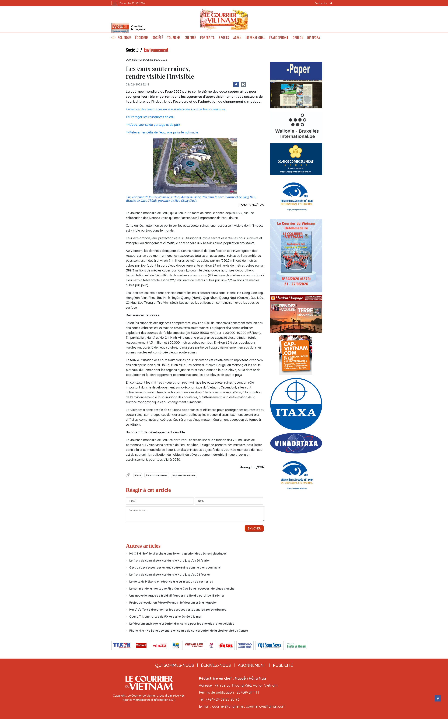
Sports (224, 37)
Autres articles (143, 546)
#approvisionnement (184, 475)
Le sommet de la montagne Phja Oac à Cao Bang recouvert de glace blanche (181, 588)
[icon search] (331, 3)
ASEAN (237, 37)
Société (157, 37)
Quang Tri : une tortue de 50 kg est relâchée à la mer (165, 616)
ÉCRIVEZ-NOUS (216, 665)
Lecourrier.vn (224, 19)
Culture (190, 37)
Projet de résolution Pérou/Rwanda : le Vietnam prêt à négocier (173, 602)
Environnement (156, 49)
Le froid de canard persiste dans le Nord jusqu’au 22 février (169, 574)
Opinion (298, 37)
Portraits (207, 37)
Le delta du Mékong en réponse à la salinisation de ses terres (171, 581)
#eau (138, 475)
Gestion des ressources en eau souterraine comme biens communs (174, 567)
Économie (141, 37)
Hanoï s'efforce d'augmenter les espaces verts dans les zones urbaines (177, 609)
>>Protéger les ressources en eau (150, 117)
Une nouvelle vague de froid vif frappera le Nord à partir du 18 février (177, 595)
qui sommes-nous (174, 665)
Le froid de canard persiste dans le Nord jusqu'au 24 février (169, 560)
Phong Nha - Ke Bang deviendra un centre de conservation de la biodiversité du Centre (188, 630)
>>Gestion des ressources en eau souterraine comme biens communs (175, 109)
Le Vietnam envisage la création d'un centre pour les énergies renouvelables (181, 623)
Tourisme (173, 37)
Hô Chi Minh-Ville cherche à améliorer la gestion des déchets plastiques (177, 553)
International (255, 37)
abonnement (252, 665)
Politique (124, 37)
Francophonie (279, 37)
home (113, 37)
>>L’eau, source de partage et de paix (153, 125)
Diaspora (313, 37)
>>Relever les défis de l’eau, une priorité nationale (162, 132)
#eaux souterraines (156, 475)
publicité (283, 665)
